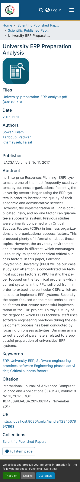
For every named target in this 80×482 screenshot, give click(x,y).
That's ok (11, 475)
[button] (10, 10)
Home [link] (7, 25)
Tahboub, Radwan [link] (17, 137)
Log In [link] (56, 10)
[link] (40, 99)
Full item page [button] (20, 451)
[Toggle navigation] (71, 10)
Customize (45, 475)
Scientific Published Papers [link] (38, 25)
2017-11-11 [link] (11, 117)
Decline (27, 475)
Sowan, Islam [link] (13, 132)
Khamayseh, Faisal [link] (17, 142)
